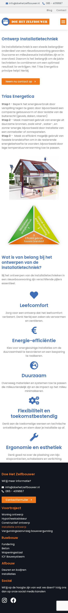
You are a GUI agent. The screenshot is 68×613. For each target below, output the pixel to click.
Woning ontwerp (12, 514)
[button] (63, 21)
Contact (61, 10)
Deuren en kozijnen (14, 570)
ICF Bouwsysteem (13, 556)
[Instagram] (4, 600)
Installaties (9, 574)
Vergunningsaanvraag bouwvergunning (27, 531)
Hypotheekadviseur (14, 518)
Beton (5, 548)
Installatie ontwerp (14, 527)
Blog (49, 10)
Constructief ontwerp (16, 522)
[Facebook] (13, 600)
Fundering (8, 544)
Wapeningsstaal (12, 552)
